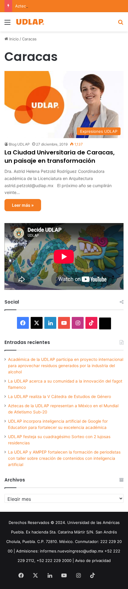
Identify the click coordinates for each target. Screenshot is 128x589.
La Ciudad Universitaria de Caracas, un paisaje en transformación (59, 156)
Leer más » (23, 205)
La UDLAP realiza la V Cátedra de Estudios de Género (59, 396)
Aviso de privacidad (93, 560)
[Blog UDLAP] (30, 21)
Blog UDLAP (19, 144)
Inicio (13, 39)
